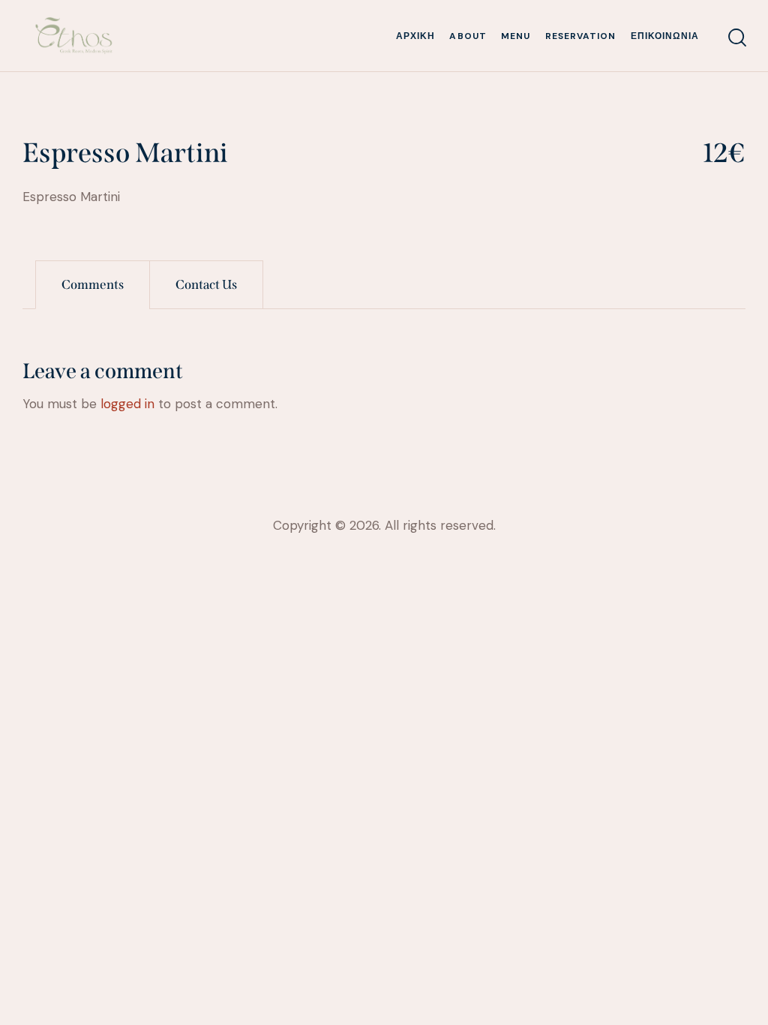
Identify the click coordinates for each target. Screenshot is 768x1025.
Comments (93, 285)
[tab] (92, 284)
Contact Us (206, 285)
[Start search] (736, 38)
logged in (127, 403)
